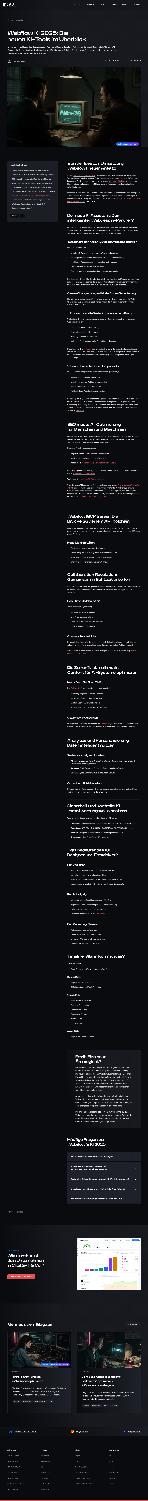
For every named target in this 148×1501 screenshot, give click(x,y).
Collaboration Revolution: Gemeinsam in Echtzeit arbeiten (32, 187)
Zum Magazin (133, 1324)
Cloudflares (105, 723)
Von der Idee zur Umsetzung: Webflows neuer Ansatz (30, 171)
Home (10, 20)
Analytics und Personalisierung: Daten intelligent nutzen (31, 196)
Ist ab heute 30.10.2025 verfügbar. (91, 479)
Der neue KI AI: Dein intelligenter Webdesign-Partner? (33, 175)
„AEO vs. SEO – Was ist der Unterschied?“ (91, 496)
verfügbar (80, 410)
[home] (9, 4)
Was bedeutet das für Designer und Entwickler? (28, 204)
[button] (104, 1156)
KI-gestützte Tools (116, 181)
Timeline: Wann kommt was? (22, 208)
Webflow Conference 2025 (84, 175)
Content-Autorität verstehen (84, 473)
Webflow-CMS (76, 688)
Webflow (14, 216)
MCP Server (100, 914)
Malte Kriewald (21, 61)
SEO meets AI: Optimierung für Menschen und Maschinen (32, 179)
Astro (88, 349)
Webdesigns (124, 1070)
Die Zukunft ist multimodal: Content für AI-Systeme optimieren (33, 191)
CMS (86, 553)
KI (22, 216)
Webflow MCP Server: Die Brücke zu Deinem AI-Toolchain (32, 183)
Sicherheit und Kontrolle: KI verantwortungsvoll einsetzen (31, 200)
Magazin (19, 20)
